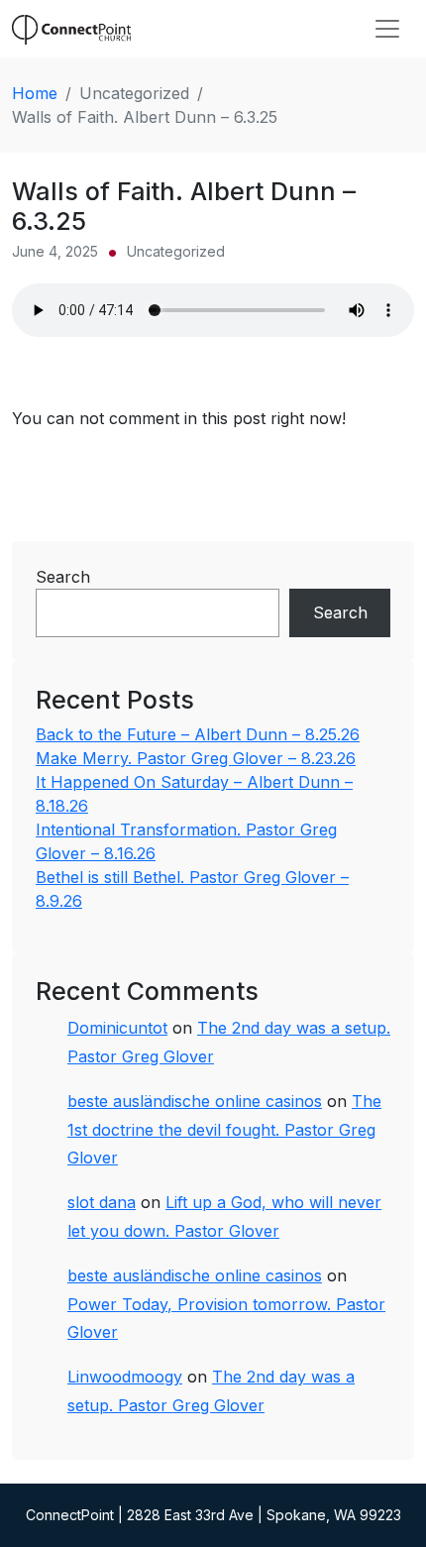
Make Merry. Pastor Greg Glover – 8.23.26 (196, 758)
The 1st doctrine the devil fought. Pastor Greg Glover (224, 1129)
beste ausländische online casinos (194, 1101)
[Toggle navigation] (387, 29)
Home (34, 93)
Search (63, 577)
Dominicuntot (117, 1028)
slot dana (101, 1202)
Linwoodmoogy (124, 1376)
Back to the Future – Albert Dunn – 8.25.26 (198, 734)
